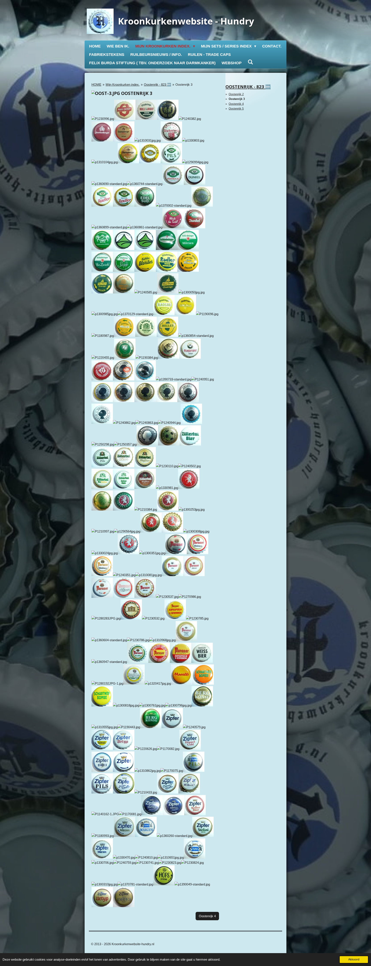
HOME (96, 84)
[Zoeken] (250, 62)
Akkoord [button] (353, 959)
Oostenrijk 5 (236, 108)
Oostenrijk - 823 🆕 (157, 84)
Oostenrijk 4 (236, 103)
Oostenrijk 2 (236, 94)
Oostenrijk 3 (183, 84)
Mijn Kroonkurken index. (123, 84)
